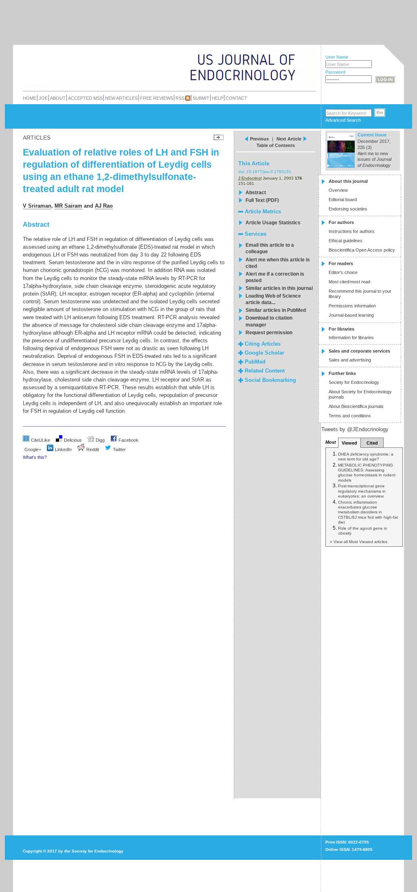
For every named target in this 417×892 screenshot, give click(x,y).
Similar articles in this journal (279, 288)
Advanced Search (343, 120)
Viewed (349, 443)
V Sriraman (37, 206)
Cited (372, 443)
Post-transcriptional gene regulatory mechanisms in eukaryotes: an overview (362, 491)
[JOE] (289, 57)
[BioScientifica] (305, 68)
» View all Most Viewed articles (358, 541)
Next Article (289, 138)
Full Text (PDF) (262, 200)
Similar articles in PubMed (276, 310)
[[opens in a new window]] (113, 440)
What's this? (35, 457)
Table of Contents (276, 145)
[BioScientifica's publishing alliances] (163, 872)
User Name (336, 57)
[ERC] (289, 79)
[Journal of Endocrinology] (152, 67)
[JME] (289, 68)
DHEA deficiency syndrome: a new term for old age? (365, 456)
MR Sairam (68, 206)
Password (335, 72)
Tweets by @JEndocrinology (354, 429)
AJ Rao (104, 206)
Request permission (269, 332)
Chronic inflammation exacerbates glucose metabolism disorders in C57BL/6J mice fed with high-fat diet (368, 512)
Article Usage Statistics (273, 222)
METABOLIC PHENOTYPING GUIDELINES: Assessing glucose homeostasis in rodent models (366, 472)
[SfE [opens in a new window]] (23, 820)
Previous (259, 138)
